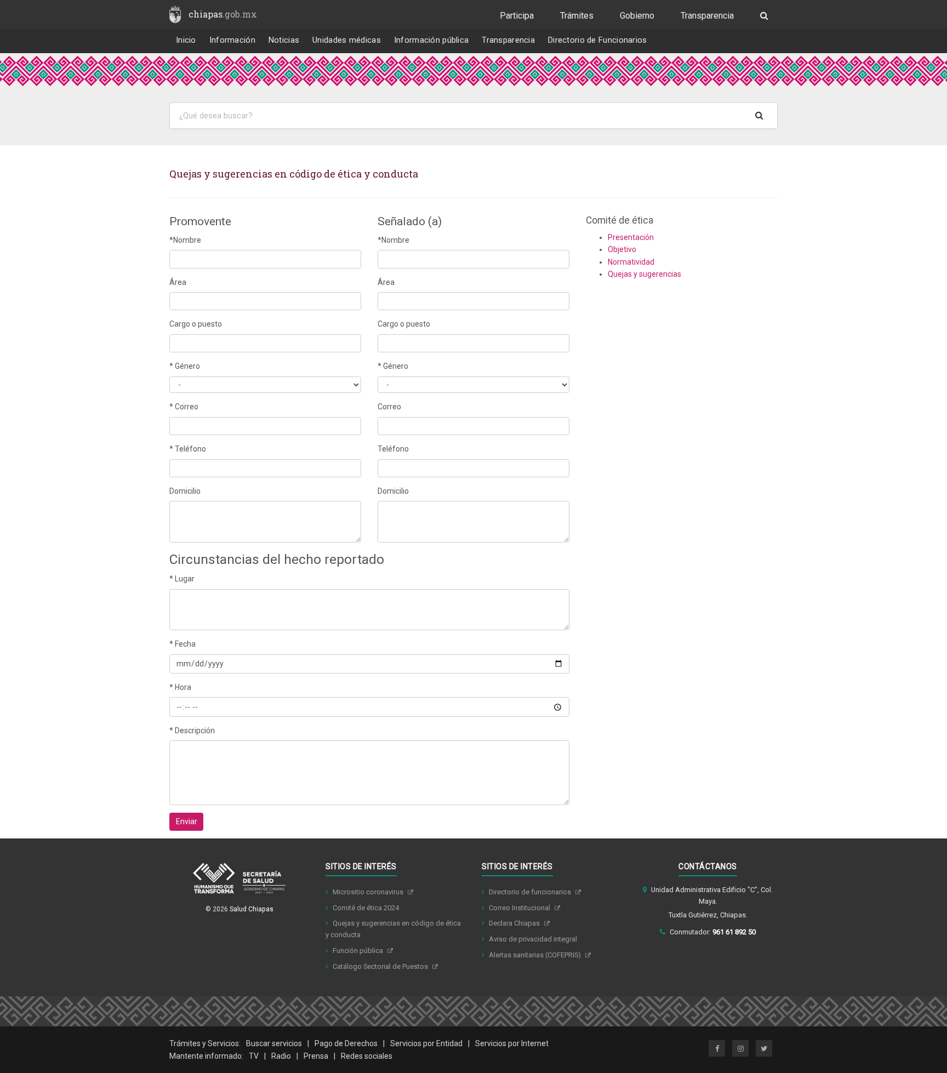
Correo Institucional (520, 908)
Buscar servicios (274, 1043)
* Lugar (182, 578)
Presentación (631, 237)
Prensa (316, 1056)
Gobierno (637, 15)
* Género (184, 366)
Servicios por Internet (512, 1043)
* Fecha (182, 644)
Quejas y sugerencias (644, 274)
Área (177, 282)
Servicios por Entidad (426, 1043)
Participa (517, 15)
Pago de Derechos (346, 1043)
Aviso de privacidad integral (533, 939)
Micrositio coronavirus (369, 892)
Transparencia (707, 15)
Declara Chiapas (515, 923)
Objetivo (622, 249)
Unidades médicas (346, 40)
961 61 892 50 (734, 932)
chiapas (223, 14)
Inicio (186, 40)
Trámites (577, 15)
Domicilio (185, 491)
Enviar (186, 821)
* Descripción (192, 730)
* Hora (180, 687)
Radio (281, 1056)
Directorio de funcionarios (531, 892)
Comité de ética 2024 (366, 908)
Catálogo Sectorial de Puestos (381, 966)
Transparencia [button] (508, 40)
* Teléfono (187, 448)
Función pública (359, 950)
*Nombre (185, 240)
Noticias (284, 40)
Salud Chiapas (251, 909)
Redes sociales (366, 1056)
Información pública (431, 40)
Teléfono (393, 448)
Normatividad (631, 262)
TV (254, 1056)
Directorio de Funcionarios (597, 40)
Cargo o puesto (195, 323)
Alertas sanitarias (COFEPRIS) (536, 955)
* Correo (183, 406)
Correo (389, 406)
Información (232, 40)
